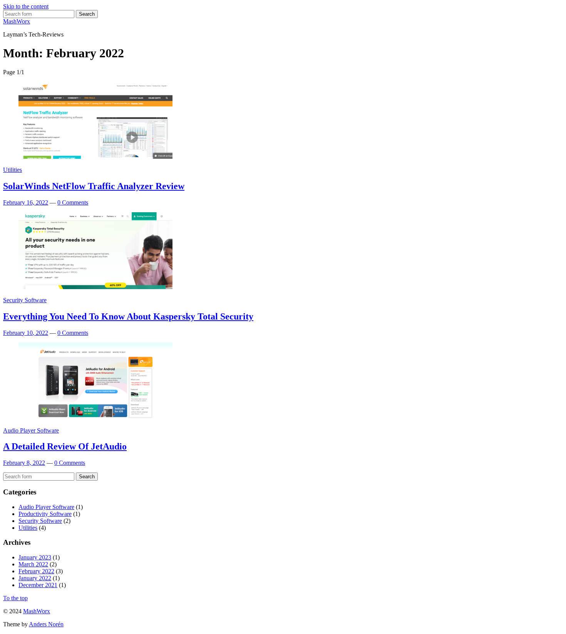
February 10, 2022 (25, 332)
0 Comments (72, 202)
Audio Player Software (31, 430)
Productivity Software (45, 514)
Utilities (12, 169)
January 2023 (34, 557)
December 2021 (37, 585)
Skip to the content (26, 6)
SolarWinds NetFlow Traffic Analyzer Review (93, 186)
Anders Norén (46, 624)
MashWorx (16, 21)
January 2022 (34, 578)
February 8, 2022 (24, 462)
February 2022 (36, 571)
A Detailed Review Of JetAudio (65, 446)
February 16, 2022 (25, 202)
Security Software (25, 300)
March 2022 (33, 564)
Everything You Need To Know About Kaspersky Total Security (128, 316)
